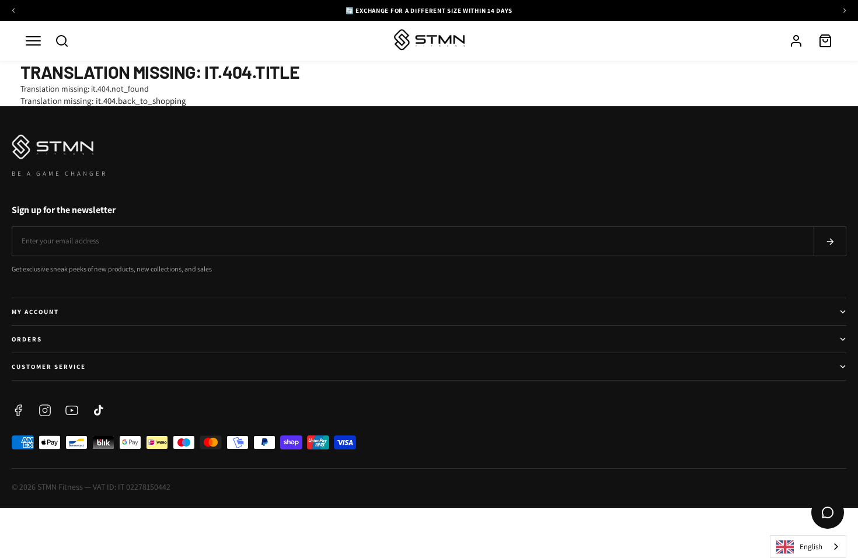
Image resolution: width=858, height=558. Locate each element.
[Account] (796, 41)
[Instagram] (45, 410)
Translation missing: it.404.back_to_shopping (103, 100)
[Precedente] (13, 10)
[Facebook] (18, 410)
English (811, 547)
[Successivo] (844, 10)
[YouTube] (71, 410)
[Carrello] (825, 41)
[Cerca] (62, 41)
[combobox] (808, 546)
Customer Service (49, 366)
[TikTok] (98, 410)
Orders (27, 339)
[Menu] (33, 41)
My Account (35, 312)
